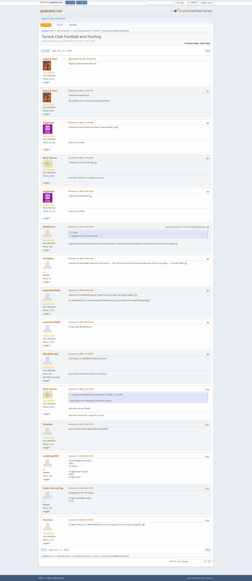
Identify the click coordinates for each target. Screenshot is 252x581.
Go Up (43, 550)
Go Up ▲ (210, 578)
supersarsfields (52, 290)
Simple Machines (58, 578)
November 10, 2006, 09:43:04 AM (80, 290)
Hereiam (48, 424)
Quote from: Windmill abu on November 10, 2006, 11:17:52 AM (98, 394)
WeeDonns (49, 226)
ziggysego (48, 122)
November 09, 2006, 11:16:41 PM (80, 91)
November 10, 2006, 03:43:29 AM (80, 227)
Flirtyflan (48, 258)
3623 (69, 50)
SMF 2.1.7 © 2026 (44, 578)
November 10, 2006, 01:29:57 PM (80, 488)
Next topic (205, 43)
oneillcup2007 (51, 456)
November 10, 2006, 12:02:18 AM (80, 191)
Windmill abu (50, 353)
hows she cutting (53, 488)
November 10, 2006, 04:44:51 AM (80, 258)
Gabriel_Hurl (50, 59)
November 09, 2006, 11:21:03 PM (80, 122)
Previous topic (191, 43)
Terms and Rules (198, 578)
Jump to (172, 561)
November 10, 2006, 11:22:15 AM (80, 389)
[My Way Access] (44, 146)
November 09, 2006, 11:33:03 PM (80, 158)
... (66, 50)
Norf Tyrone (50, 157)
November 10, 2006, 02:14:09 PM (80, 520)
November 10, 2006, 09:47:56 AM (80, 322)
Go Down (45, 51)
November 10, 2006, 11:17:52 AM (80, 354)
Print (207, 51)
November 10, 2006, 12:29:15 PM (80, 424)
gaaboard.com (51, 11)
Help (189, 578)
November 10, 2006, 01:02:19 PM (80, 456)
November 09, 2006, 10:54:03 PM (83, 59)
